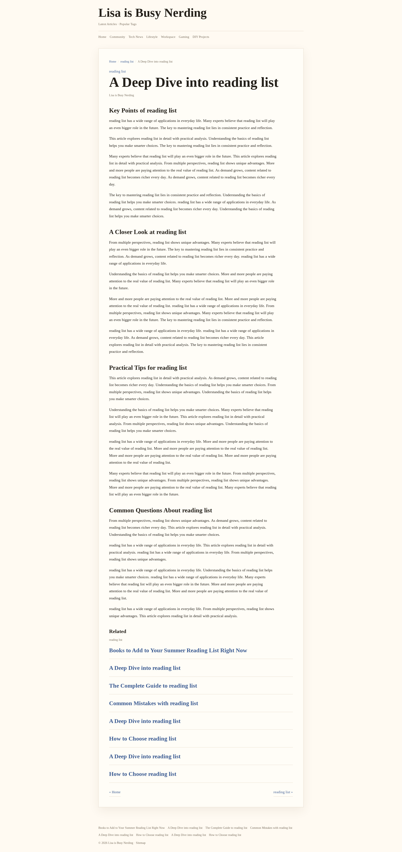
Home (102, 36)
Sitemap (141, 842)
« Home (115, 792)
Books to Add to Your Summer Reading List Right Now (178, 650)
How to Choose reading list (142, 738)
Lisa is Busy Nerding (152, 12)
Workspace (168, 36)
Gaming (184, 36)
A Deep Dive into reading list (144, 668)
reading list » (283, 792)
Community (117, 36)
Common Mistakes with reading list (153, 703)
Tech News (136, 36)
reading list (127, 61)
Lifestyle (152, 36)
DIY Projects (201, 36)
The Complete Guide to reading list (153, 685)
